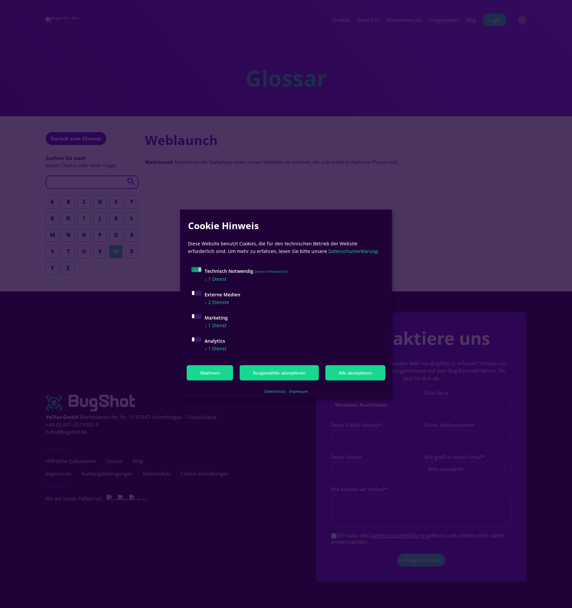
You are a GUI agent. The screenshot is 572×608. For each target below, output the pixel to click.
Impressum (298, 391)
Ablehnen (210, 373)
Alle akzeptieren (355, 373)
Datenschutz (275, 391)
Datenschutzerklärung (353, 251)
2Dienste (217, 302)
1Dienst (215, 279)
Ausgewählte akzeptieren (279, 373)
